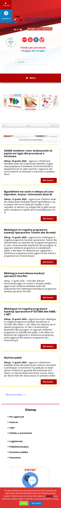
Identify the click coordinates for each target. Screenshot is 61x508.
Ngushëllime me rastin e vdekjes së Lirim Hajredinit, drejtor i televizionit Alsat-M (28, 193)
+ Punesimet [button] (14, 457)
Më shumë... (48, 180)
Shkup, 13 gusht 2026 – (16, 237)
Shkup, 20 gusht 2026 (15, 161)
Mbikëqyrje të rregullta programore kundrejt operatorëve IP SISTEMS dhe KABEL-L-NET (30, 311)
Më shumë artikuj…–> (16, 394)
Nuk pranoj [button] (36, 503)
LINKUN (49, 496)
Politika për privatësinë (33, 47)
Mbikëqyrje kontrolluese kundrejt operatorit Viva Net (24, 275)
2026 (24, 362)
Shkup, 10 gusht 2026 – (16, 319)
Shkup (7, 362)
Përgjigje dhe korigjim (33, 50)
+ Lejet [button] (11, 428)
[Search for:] (30, 62)
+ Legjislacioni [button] (15, 441)
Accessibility (6, 18)
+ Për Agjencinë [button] (15, 417)
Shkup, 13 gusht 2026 (15, 199)
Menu (33, 77)
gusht (17, 362)
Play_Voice (5, 5)
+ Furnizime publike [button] (17, 452)
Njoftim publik (13, 357)
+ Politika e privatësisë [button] (19, 433)
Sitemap (30, 409)
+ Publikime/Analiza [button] (18, 447)
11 (13, 362)
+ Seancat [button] (12, 422)
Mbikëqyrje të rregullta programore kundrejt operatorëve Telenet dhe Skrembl (30, 231)
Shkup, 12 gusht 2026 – (15, 280)
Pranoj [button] (24, 503)
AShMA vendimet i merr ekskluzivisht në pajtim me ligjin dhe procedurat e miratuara (28, 153)
